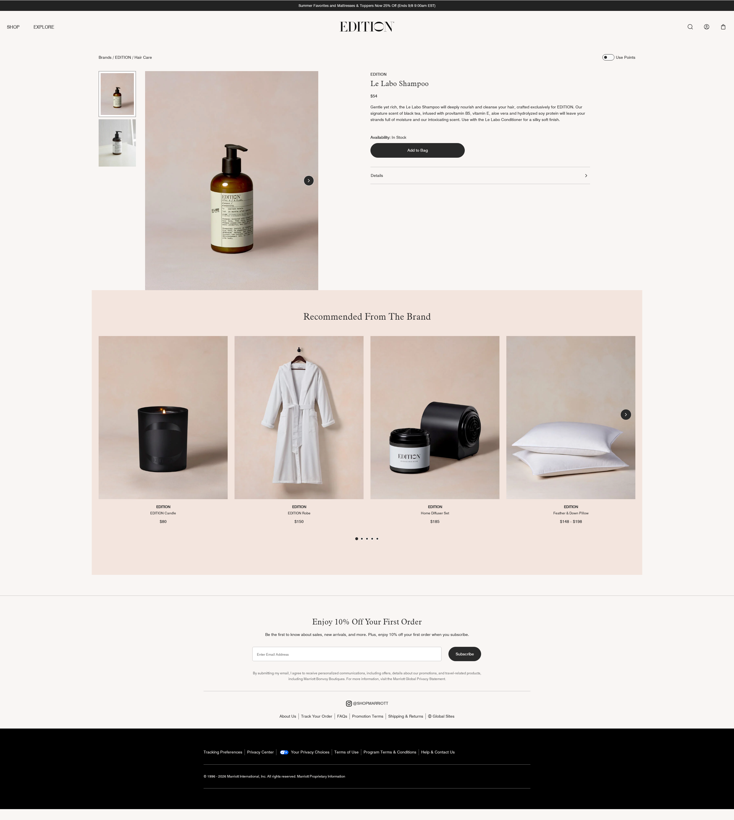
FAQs (342, 716)
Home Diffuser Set (435, 513)
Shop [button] (13, 27)
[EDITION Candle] (163, 417)
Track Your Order (316, 716)
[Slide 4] (372, 538)
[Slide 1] (117, 94)
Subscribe (465, 654)
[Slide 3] (367, 538)
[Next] (309, 180)
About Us (288, 716)
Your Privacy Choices (309, 752)
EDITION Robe (299, 513)
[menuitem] (20, 27)
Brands (105, 57)
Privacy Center (260, 752)
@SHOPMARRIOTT (370, 703)
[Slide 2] (117, 142)
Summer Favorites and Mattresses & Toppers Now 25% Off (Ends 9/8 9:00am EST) (367, 5)
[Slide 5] (377, 538)
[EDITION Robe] (299, 417)
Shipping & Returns (405, 716)
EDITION (123, 57)
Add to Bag (417, 150)
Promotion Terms (367, 716)
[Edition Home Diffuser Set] (434, 417)
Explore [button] (44, 27)
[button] (723, 26)
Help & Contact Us (438, 752)
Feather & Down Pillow (571, 513)
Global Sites (443, 716)
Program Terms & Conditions (390, 752)
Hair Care (143, 57)
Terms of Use (346, 752)
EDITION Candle (163, 513)
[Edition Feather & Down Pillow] (570, 417)
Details (377, 175)
